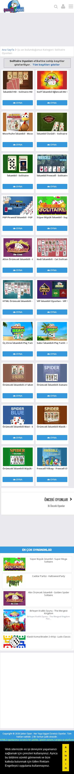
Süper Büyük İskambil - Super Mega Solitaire (52, 217)
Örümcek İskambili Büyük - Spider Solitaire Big (18, 468)
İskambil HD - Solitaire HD (18, 91)
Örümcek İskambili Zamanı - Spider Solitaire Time (52, 384)
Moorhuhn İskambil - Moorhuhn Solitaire (18, 133)
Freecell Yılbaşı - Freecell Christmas (52, 468)
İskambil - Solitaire (18, 175)
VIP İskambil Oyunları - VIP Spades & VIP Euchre (52, 301)
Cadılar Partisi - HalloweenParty (48, 576)
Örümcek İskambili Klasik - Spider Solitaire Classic (52, 426)
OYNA (18, 102)
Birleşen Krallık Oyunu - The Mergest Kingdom (48, 612)
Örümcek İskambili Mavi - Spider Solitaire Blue (18, 426)
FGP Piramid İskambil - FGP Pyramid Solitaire (18, 217)
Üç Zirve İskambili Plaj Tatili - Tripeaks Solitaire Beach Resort (18, 342)
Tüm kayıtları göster (46, 64)
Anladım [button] (66, 757)
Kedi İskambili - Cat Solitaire (52, 259)
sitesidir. (53, 736)
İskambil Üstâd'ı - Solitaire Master (52, 133)
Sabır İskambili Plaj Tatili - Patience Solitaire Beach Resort (52, 342)
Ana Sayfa (8, 49)
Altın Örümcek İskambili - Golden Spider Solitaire (18, 259)
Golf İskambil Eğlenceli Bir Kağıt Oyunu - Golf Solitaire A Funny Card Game (52, 91)
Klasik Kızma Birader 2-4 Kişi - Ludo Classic (48, 636)
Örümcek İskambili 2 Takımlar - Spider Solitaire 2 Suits (18, 384)
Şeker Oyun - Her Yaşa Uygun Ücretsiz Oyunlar (43, 733)
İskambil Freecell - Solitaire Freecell (52, 175)
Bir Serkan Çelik (45, 736)
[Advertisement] (37, 30)
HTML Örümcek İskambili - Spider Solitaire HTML (18, 301)
